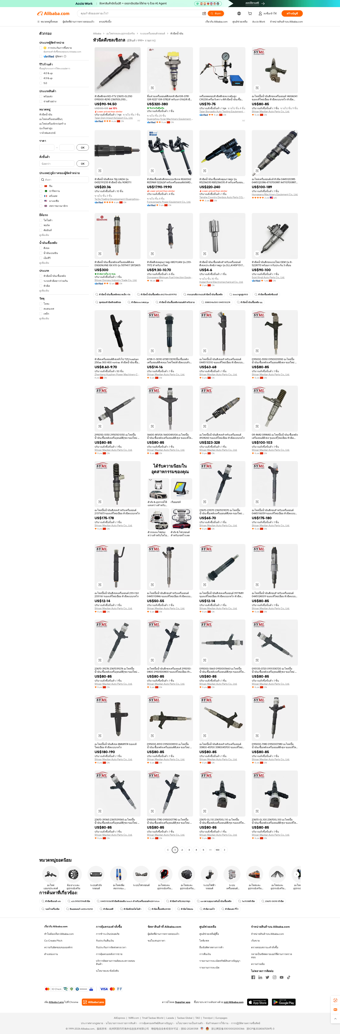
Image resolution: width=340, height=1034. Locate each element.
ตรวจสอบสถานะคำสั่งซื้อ (264, 947)
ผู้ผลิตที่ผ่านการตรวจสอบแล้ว (163, 933)
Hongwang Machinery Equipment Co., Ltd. (275, 194)
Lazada (170, 1017)
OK (82, 147)
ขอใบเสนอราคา (156, 940)
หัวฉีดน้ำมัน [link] (176, 33)
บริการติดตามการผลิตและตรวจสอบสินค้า (115, 962)
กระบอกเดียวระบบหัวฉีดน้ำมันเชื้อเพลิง (205, 294)
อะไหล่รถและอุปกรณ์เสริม (120, 33)
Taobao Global (184, 1017)
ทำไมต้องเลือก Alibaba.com (59, 933)
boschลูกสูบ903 (240, 294)
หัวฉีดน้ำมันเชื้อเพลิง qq (251, 302)
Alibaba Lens (56, 1002)
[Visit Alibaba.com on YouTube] (281, 977)
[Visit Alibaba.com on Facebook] (253, 977)
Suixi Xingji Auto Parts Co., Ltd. (268, 277)
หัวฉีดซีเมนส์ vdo (53, 901)
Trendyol (207, 1017)
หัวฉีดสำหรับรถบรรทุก (180, 901)
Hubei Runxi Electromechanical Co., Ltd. (221, 282)
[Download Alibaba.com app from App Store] (257, 1002)
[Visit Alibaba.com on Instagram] (274, 977)
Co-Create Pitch (53, 940)
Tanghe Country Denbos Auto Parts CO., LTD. (222, 197)
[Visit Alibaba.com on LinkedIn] (260, 977)
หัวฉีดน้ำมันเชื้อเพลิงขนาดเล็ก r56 (114, 294)
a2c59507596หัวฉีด (80, 901)
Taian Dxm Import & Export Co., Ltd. (114, 117)
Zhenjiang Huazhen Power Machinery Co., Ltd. (118, 374)
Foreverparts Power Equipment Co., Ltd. (169, 201)
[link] (335, 1000)
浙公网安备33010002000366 (227, 1028)
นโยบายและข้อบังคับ (107, 970)
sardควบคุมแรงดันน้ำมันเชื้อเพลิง (215, 901)
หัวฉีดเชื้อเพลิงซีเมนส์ (268, 294)
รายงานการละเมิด (209, 967)
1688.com (133, 1017)
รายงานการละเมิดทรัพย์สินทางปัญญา (219, 960)
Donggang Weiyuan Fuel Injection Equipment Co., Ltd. (170, 277)
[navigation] (64, 442)
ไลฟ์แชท (204, 940)
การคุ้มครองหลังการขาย (109, 954)
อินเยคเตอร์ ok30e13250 (81, 909)
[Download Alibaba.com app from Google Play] (284, 1002)
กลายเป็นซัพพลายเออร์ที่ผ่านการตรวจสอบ (271, 956)
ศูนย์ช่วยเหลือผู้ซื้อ (209, 933)
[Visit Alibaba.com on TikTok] (289, 977)
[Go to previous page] (168, 850)
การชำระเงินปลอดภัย (107, 933)
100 (217, 850)
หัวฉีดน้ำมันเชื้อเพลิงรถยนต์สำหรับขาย (177, 302)
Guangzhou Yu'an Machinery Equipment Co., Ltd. (170, 118)
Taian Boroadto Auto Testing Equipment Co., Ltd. (222, 111)
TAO (197, 1017)
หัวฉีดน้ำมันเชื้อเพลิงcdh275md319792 (159, 294)
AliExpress (119, 1017)
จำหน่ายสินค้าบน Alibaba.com (267, 933)
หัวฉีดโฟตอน (187, 909)
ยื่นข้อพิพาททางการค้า (211, 947)
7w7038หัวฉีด (248, 901)
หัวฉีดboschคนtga (140, 302)
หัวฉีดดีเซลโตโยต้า (132, 909)
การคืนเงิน (205, 954)
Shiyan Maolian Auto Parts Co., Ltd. (271, 111)
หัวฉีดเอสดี (108, 909)
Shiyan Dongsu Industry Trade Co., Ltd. (116, 280)
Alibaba (97, 33)
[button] (204, 13)
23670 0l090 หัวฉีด (274, 901)
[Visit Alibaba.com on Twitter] (267, 977)
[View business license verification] (202, 1028)
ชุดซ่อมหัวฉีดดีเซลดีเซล (110, 302)
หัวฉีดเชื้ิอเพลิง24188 (161, 909)
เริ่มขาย (255, 940)
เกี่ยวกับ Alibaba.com (55, 926)
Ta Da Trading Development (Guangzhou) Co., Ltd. (118, 199)
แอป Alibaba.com (233, 1002)
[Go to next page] (224, 850)
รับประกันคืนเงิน (105, 940)
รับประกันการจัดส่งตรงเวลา (111, 947)
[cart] (250, 14)
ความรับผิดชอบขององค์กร (58, 947)
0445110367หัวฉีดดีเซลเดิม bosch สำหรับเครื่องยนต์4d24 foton (130, 901)
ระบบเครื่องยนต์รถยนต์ (152, 33)
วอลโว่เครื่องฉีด (52, 909)
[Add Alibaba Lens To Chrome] (93, 1002)
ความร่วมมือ (258, 964)
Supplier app (182, 1002)
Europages (221, 1017)
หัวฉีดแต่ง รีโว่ (231, 909)
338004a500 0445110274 (217, 302)
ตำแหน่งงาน (51, 954)
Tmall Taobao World (152, 1017)
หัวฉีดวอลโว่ (209, 909)
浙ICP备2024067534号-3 (260, 1028)
